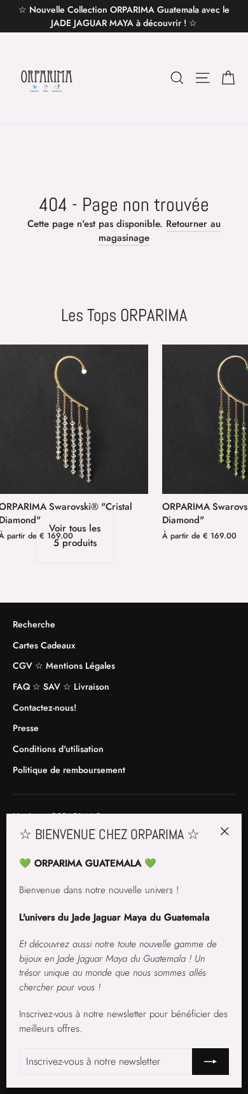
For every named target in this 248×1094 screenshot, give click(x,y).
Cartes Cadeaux (44, 645)
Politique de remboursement (69, 769)
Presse (26, 727)
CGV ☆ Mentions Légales (64, 665)
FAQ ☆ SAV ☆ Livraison (61, 686)
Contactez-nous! (44, 707)
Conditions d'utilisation (58, 748)
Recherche (34, 624)
